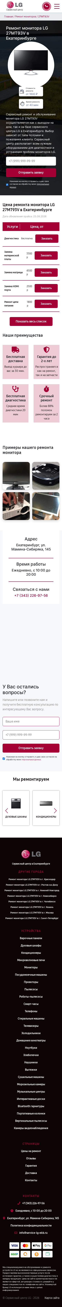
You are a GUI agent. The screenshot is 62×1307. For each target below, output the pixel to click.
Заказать (46, 238)
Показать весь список (31, 321)
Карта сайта (52, 1298)
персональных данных (31, 759)
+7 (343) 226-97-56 (31, 595)
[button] (6, 810)
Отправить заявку (31, 172)
